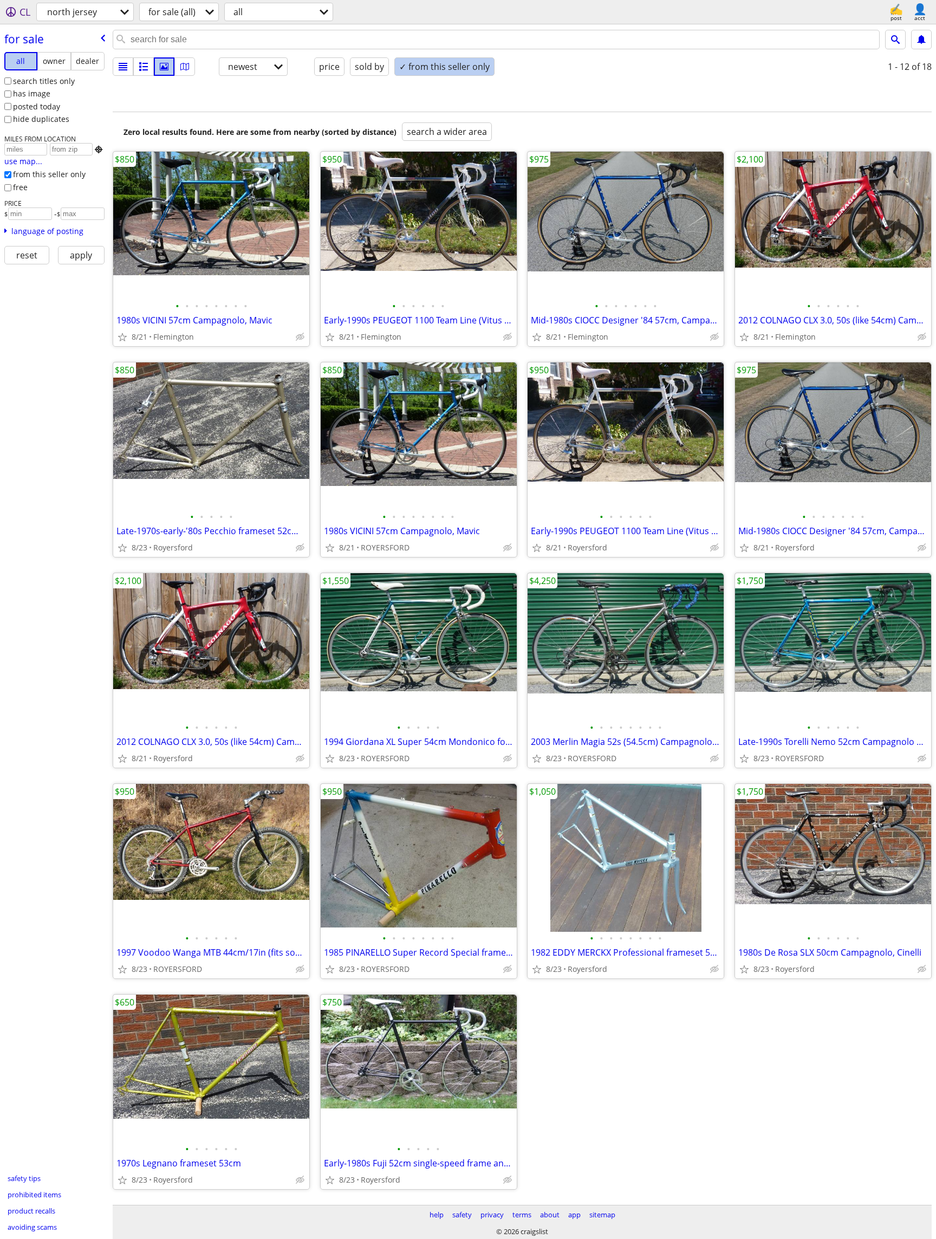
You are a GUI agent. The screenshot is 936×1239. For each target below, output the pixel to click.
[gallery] (164, 66)
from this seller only (49, 174)
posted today (36, 106)
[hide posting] (300, 336)
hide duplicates (41, 119)
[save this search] (921, 39)
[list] (123, 66)
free (20, 187)
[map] (184, 66)
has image (31, 93)
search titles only (44, 81)
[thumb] (143, 66)
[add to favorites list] (122, 336)
